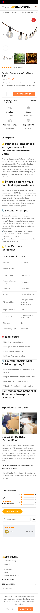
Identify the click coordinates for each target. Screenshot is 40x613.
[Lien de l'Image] (10, 557)
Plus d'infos (11, 609)
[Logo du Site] (20, 7)
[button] (4, 34)
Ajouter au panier (24, 94)
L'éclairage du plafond (29, 12)
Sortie (7, 12)
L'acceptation (25, 609)
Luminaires (15, 12)
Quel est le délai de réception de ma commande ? (17, 467)
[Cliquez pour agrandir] (5, 48)
